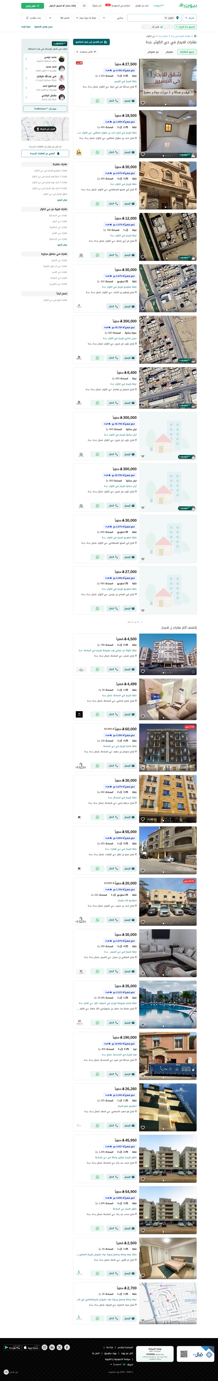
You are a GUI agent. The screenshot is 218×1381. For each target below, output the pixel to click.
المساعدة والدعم (125, 1347)
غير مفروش (153, 51)
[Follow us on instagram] (44, 1349)
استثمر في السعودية (118, 5)
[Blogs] (158, 6)
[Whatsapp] (97, 101)
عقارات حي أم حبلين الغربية (55, 266)
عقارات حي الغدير (59, 272)
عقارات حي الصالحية (58, 227)
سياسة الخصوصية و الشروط (117, 1359)
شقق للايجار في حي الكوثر (55, 194)
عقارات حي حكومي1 (58, 284)
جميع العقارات (187, 51)
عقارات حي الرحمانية (58, 239)
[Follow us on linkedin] (52, 1349)
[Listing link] (135, 83)
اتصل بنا (96, 1353)
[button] (189, 18)
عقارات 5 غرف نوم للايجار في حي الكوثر (49, 188)
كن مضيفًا (97, 6)
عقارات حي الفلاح (59, 233)
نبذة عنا (109, 1347)
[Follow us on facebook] (67, 1349)
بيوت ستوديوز (110, 1353)
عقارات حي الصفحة (58, 278)
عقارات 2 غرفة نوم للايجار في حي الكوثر (49, 177)
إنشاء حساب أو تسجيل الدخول (62, 6)
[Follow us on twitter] (59, 1349)
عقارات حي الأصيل (59, 260)
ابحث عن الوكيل (141, 6)
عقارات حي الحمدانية (58, 216)
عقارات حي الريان (59, 221)
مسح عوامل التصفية (43, 27)
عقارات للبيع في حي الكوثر (55, 300)
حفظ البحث (26, 27)
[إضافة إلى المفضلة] (142, 103)
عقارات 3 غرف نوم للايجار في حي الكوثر (49, 183)
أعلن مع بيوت (127, 1353)
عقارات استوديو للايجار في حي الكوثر (50, 171)
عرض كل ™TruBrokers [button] (45, 109)
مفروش (169, 51)
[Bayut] (187, 5)
